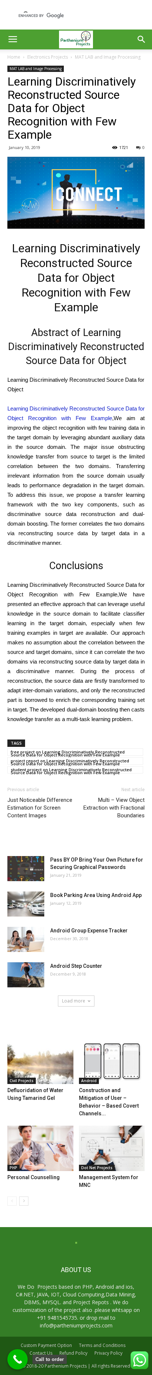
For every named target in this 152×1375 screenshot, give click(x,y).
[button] (141, 39)
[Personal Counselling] (40, 1148)
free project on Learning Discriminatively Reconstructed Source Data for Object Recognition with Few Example (68, 752)
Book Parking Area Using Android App (96, 895)
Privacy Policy (108, 1353)
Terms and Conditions (102, 1345)
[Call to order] (17, 1359)
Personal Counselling (33, 1177)
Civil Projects (22, 1080)
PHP (13, 1167)
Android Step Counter (76, 966)
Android (89, 1080)
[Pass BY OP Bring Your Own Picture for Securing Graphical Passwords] (25, 869)
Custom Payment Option (46, 1345)
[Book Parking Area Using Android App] (25, 904)
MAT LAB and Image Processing (108, 57)
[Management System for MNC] (112, 1148)
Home (13, 57)
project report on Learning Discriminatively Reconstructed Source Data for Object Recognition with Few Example (70, 761)
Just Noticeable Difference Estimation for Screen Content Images (39, 808)
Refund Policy (73, 1353)
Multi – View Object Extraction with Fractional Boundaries (114, 808)
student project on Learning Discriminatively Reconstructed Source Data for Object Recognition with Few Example (71, 770)
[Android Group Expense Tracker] (25, 939)
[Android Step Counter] (25, 975)
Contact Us (41, 1353)
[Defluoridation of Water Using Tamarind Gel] (40, 1061)
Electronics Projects (47, 57)
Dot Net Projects (97, 1167)
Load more (73, 1001)
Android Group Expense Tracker (89, 931)
